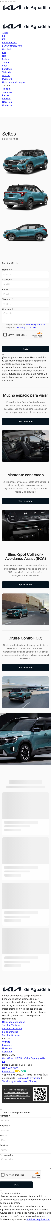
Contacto (7, 105)
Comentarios (8, 309)
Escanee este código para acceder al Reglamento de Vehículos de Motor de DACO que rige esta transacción (17, 1094)
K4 (3, 36)
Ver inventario (25, 421)
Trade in (6, 88)
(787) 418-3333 (10, 20)
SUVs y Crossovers (12, 45)
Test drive (7, 92)
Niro (4, 55)
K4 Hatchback (9, 42)
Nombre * (7, 269)
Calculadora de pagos (13, 82)
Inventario (7, 78)
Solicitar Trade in (11, 1025)
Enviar (25, 349)
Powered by (8, 1071)
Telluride (6, 72)
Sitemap (33, 1081)
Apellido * (7, 279)
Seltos (5, 59)
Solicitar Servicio (11, 1035)
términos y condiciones (26, 327)
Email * (6, 289)
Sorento (6, 62)
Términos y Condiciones (14, 1081)
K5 (3, 39)
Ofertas (6, 75)
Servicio (6, 98)
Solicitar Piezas (10, 1031)
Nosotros (7, 101)
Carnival (6, 49)
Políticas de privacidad (29, 1078)
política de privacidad (35, 324)
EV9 (4, 52)
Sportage (7, 69)
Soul (4, 65)
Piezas (5, 95)
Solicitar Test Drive (12, 1028)
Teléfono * (7, 299)
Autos (5, 32)
